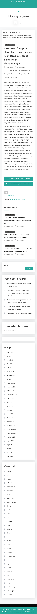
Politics (9, 548)
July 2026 (9, 356)
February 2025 (11, 421)
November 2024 (11, 433)
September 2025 (12, 394)
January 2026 (11, 379)
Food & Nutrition (11, 510)
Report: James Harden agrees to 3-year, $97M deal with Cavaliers (18, 308)
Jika (9, 74)
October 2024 (11, 437)
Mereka (30, 74)
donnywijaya (21, 67)
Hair (8, 517)
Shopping (9, 571)
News (8, 544)
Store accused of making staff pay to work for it (19, 314)
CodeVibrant (29, 612)
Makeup (9, 540)
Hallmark (9, 521)
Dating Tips (10, 483)
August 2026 (10, 352)
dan (30, 70)
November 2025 (11, 387)
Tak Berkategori (11, 587)
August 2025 (10, 398)
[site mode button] (15, 22)
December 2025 (11, 383)
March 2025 (10, 418)
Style (8, 583)
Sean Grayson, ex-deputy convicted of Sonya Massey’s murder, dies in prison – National (18, 293)
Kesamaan (14, 74)
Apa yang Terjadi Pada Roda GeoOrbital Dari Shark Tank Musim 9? (17, 220)
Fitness (9, 506)
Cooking (9, 479)
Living (8, 533)
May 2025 (10, 410)
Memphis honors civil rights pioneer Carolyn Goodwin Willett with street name (20, 301)
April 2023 (10, 456)
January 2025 (11, 425)
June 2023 (10, 448)
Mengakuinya (23, 74)
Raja (12, 77)
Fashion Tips (10, 498)
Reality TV (10, 552)
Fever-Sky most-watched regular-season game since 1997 (19, 285)
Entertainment (11, 487)
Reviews (9, 560)
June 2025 (10, 406)
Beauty (9, 471)
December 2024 (11, 429)
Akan (15, 70)
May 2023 (10, 452)
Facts (8, 494)
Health (9, 525)
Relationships (11, 556)
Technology (10, 591)
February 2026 (11, 375)
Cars (8, 475)
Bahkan (20, 70)
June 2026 (10, 360)
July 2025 (9, 402)
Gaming (9, 514)
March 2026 (10, 371)
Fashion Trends (11, 502)
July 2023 (9, 445)
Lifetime (9, 529)
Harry (5, 74)
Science (9, 567)
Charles (25, 70)
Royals (9, 564)
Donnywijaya (18, 16)
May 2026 (10, 364)
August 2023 (10, 441)
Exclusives (10, 490)
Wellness (9, 594)
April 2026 (10, 367)
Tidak (15, 77)
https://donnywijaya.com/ (18, 199)
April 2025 (10, 414)
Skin (8, 575)
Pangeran (7, 77)
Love (8, 537)
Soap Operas (10, 579)
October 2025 (11, 391)
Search (6, 265)
